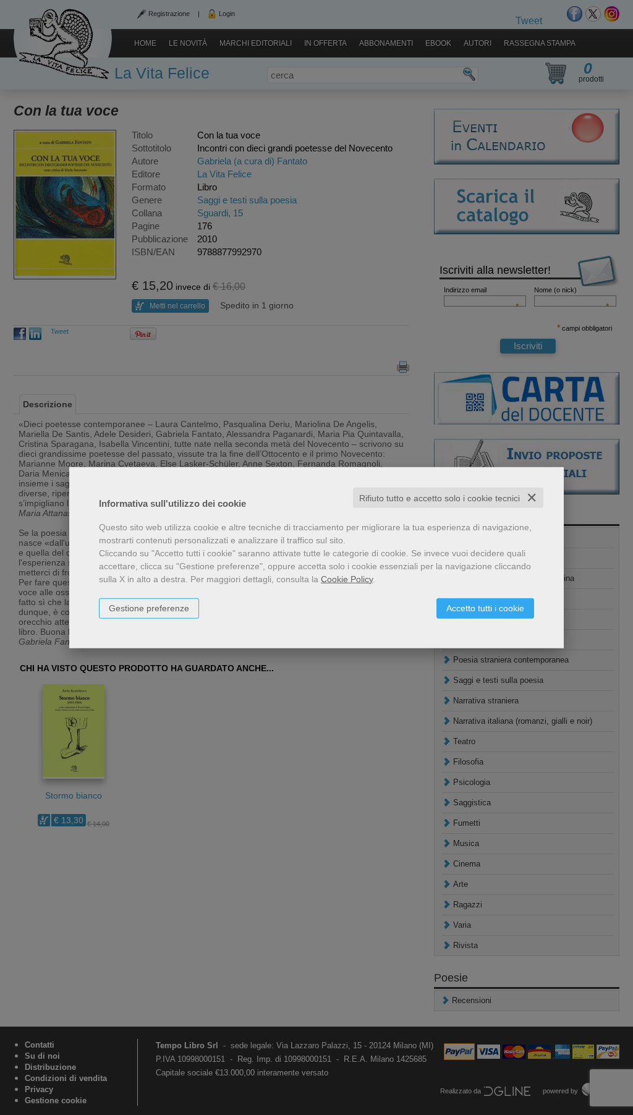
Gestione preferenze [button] (149, 608)
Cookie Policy (347, 578)
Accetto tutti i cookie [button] (485, 608)
